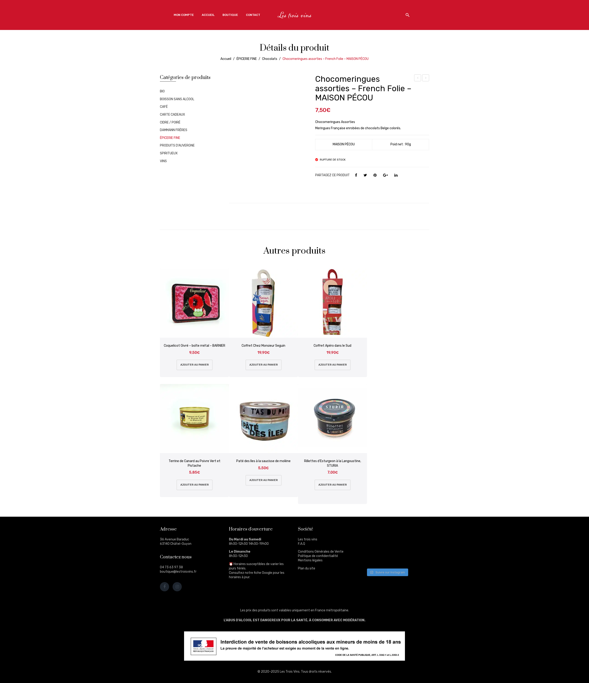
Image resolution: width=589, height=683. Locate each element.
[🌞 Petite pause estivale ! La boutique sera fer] (374, 532)
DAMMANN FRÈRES (173, 130)
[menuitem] (184, 15)
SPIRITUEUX (169, 153)
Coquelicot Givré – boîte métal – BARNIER (194, 346)
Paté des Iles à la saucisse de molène (263, 461)
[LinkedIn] (396, 175)
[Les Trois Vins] (294, 15)
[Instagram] (177, 586)
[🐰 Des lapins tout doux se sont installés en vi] (395, 544)
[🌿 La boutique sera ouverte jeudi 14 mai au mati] (417, 532)
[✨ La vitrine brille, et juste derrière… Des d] (374, 558)
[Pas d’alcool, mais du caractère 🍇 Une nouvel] (417, 544)
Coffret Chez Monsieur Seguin (263, 346)
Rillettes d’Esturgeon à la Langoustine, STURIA (332, 463)
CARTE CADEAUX (172, 115)
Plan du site (306, 568)
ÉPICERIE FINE (247, 59)
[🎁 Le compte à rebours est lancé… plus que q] (395, 558)
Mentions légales (310, 560)
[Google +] (385, 175)
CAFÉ (164, 107)
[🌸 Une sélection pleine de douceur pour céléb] (395, 532)
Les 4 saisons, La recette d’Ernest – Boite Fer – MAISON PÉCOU (418, 78)
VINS (163, 161)
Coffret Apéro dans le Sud (332, 346)
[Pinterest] (375, 175)
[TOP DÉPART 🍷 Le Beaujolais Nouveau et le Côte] (417, 558)
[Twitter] (365, 175)
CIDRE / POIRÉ (170, 122)
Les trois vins (307, 539)
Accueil (225, 59)
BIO (162, 91)
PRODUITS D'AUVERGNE (177, 145)
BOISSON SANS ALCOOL (177, 99)
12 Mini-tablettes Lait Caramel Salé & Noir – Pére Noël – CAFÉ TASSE (425, 78)
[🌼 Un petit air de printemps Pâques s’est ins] (374, 544)
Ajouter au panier (194, 364)
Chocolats (269, 59)
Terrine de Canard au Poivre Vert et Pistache (194, 463)
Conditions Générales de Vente (321, 552)
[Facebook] (356, 175)
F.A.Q (301, 544)
